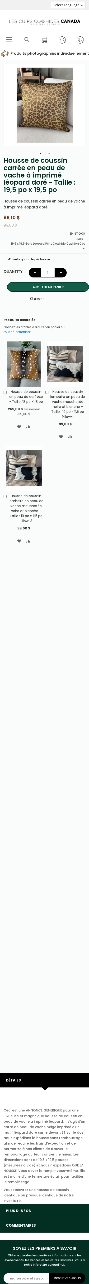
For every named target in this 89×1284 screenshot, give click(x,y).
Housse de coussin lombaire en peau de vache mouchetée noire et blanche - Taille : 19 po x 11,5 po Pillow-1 (67, 404)
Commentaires (21, 1225)
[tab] (44, 1080)
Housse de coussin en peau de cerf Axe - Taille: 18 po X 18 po (26, 396)
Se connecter (60, 40)
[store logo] (44, 21)
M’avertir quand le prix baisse (28, 259)
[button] (40, 153)
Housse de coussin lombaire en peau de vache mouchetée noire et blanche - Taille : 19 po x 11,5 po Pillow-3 (26, 508)
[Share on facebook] (49, 299)
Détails (13, 1080)
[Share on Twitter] (57, 299)
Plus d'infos (18, 1210)
